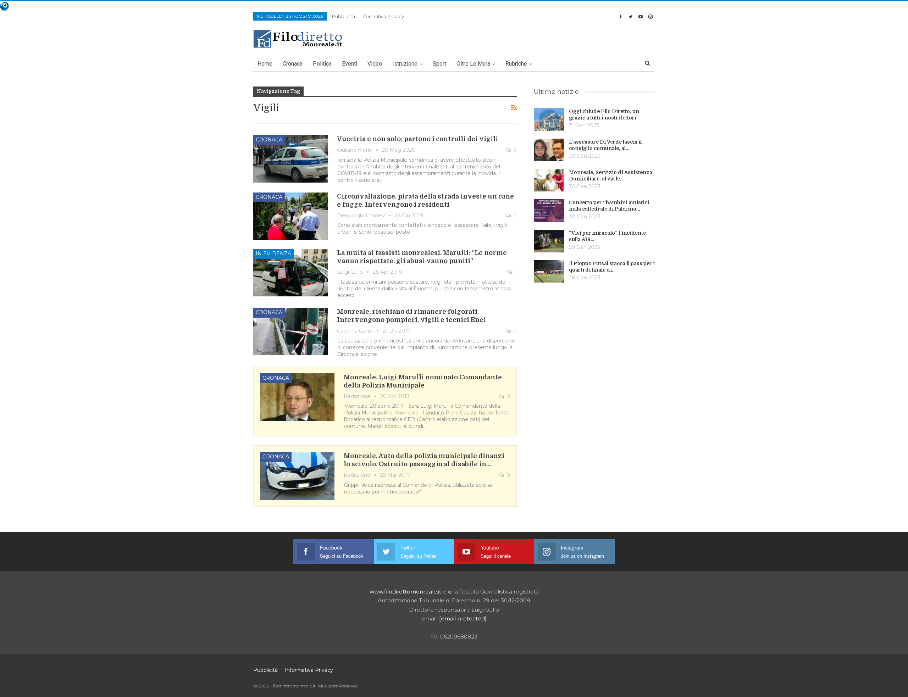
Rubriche (516, 63)
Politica (322, 63)
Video (374, 63)
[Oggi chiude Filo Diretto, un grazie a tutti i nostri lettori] (549, 119)
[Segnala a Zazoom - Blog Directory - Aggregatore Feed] (4, 5)
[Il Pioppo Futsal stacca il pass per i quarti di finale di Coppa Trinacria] (549, 271)
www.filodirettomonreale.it (405, 591)
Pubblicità (343, 16)
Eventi (349, 63)
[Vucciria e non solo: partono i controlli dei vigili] (290, 159)
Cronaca (293, 63)
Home (265, 63)
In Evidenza (273, 253)
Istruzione (404, 63)
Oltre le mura (473, 63)
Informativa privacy (382, 16)
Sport (439, 63)
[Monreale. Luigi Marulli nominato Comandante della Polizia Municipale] (297, 397)
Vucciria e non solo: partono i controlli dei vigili (417, 139)
